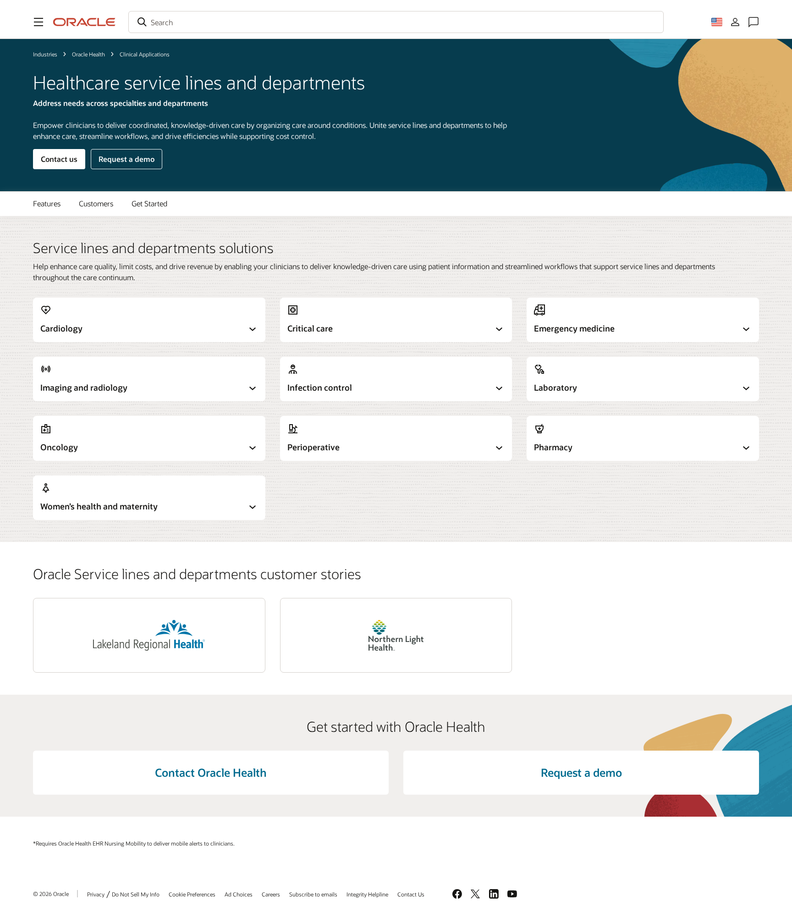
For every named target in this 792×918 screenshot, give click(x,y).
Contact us (59, 159)
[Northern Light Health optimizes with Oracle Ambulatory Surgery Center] (396, 635)
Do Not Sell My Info (136, 894)
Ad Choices (239, 894)
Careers (271, 894)
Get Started (149, 203)
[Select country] (716, 22)
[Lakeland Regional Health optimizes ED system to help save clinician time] (149, 635)
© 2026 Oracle (51, 893)
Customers (96, 203)
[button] (38, 22)
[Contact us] (753, 22)
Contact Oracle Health (211, 772)
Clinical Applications (145, 54)
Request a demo (126, 159)
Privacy (95, 894)
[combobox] (396, 22)
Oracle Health (88, 54)
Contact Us (410, 894)
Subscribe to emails (313, 894)
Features (46, 203)
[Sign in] (735, 22)
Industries (45, 54)
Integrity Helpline (367, 894)
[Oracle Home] (84, 22)
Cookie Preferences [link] (192, 894)
